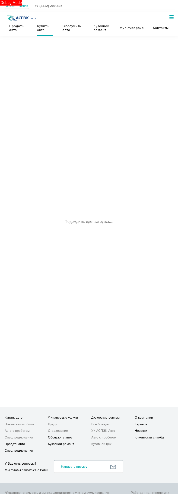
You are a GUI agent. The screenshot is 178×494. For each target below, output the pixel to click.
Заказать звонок (17, 6)
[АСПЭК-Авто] (21, 15)
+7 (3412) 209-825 (48, 6)
